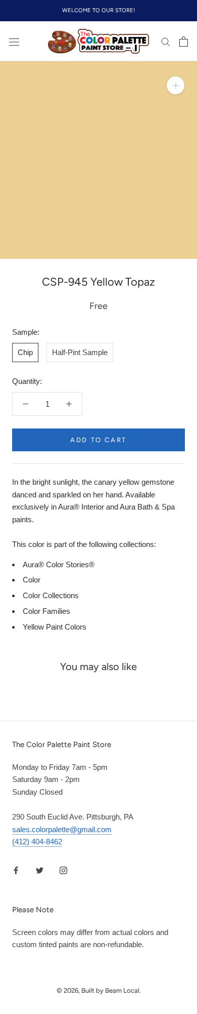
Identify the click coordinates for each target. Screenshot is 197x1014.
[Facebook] (16, 870)
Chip (25, 352)
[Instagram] (63, 870)
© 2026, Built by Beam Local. (99, 990)
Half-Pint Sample (80, 352)
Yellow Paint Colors (54, 626)
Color (31, 579)
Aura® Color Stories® (58, 564)
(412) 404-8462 (37, 841)
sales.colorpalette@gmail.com (62, 829)
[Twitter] (39, 870)
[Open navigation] (14, 41)
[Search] (165, 41)
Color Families (46, 611)
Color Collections (51, 595)
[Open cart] (183, 41)
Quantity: (27, 381)
